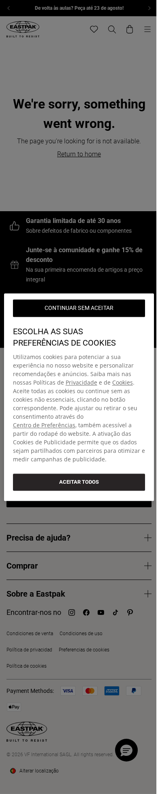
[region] (79, 397)
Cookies (122, 382)
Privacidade (81, 382)
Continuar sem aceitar (79, 308)
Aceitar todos (79, 482)
